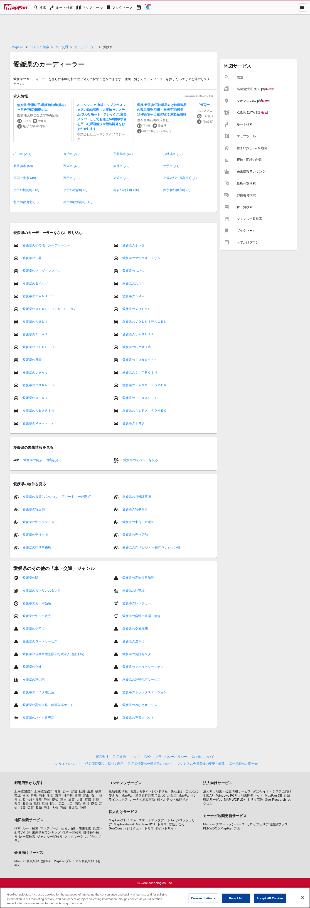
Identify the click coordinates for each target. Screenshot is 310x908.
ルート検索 (30, 828)
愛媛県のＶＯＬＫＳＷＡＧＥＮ (144, 321)
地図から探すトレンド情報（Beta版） (157, 791)
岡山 (53, 803)
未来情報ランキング (46, 832)
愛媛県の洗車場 (133, 641)
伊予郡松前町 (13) (26, 190)
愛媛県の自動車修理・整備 (141, 616)
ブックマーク (73, 836)
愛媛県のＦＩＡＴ (35, 334)
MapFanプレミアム (123, 820)
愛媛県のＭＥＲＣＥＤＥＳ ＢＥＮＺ (49, 309)
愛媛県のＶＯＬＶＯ (136, 309)
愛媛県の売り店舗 (135, 534)
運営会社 (102, 756)
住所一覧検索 (71, 832)
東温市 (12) (121, 178)
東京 (58, 795)
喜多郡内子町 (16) (126, 190)
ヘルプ (135, 756)
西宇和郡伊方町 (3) (176, 190)
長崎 (39, 808)
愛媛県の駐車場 (133, 590)
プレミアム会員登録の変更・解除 (201, 763)
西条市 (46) (71, 166)
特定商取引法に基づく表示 (104, 763)
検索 (17, 828)
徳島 (78, 803)
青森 (57, 791)
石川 (94, 795)
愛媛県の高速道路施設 (138, 578)
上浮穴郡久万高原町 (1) (180, 178)
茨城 (17, 795)
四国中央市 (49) (24, 178)
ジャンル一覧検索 (49, 836)
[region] (155, 898)
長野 (30, 799)
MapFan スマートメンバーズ (224, 824)
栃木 (25, 795)
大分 (55, 808)
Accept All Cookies (269, 898)
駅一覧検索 (27, 836)
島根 (45, 803)
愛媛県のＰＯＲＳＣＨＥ (139, 360)
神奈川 (68, 795)
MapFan (18, 47)
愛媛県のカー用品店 (36, 603)
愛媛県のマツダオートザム (141, 258)
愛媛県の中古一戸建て (138, 522)
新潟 (78, 795)
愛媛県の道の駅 (33, 679)
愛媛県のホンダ (133, 245)
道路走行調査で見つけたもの (156, 795)
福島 (98, 791)
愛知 (55, 799)
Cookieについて (203, 756)
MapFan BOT (145, 824)
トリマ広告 (255, 799)
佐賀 (30, 808)
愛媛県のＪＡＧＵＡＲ (138, 334)
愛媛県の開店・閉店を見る (42, 460)
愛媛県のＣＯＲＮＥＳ (38, 385)
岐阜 (39, 799)
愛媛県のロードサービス (39, 641)
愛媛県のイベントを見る (140, 460)
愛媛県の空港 (32, 667)
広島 (61, 803)
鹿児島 (73, 808)
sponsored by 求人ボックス (199, 96)
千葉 (50, 795)
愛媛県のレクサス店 (136, 347)
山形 (90, 791)
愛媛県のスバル (133, 271)
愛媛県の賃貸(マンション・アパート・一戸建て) (56, 496)
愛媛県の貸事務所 (135, 509)
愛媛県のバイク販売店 (38, 717)
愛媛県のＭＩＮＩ (35, 398)
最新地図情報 (118, 791)
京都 (88, 799)
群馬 (34, 795)
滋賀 (71, 799)
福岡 (22, 808)
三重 (63, 799)
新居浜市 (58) (23, 166)
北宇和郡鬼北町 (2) (27, 202)
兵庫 (96, 799)
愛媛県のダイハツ (35, 283)
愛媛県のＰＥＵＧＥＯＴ (39, 347)
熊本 (47, 808)
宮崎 (63, 808)
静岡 (47, 799)
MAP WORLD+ (234, 799)
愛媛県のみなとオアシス (139, 705)
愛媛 (94, 803)
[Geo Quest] (147, 7)
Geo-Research (275, 799)
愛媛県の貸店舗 (33, 509)
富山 (86, 795)
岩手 (65, 791)
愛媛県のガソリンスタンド (41, 590)
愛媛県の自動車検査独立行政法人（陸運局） (54, 654)
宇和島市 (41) (123, 154)
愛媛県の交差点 (33, 628)
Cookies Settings (203, 898)
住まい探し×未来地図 (76, 828)
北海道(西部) (43, 791)
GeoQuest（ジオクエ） (126, 828)
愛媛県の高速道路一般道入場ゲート (47, 705)
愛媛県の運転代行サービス (141, 679)
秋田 (82, 791)
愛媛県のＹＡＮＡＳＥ (38, 296)
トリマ (162, 824)
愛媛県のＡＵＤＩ (35, 321)
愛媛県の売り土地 (35, 534)
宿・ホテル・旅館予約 (173, 799)
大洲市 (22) (121, 166)
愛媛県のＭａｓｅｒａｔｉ (41, 423)
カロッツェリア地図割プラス (267, 824)
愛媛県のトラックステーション (144, 692)
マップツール (49, 828)
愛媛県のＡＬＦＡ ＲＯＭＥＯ (144, 410)
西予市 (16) (71, 178)
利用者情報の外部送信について (150, 763)
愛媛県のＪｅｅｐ (35, 372)
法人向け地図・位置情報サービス (227, 791)
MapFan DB (273, 795)
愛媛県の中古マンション (39, 522)
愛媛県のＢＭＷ (133, 296)
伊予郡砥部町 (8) (75, 190)
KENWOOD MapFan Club (221, 828)
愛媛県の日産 (32, 360)
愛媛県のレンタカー (136, 603)
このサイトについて (66, 763)
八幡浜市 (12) (173, 154)
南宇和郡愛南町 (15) (77, 202)
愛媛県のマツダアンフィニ (41, 271)
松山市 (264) (22, 154)
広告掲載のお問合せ (243, 763)
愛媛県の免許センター (138, 654)
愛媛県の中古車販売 (36, 616)
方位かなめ (177, 824)
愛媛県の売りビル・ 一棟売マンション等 (151, 547)
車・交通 (61, 47)
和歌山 (27, 803)
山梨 (22, 799)
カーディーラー (85, 47)
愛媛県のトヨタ (133, 423)
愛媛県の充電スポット (138, 717)
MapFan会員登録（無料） (33, 861)
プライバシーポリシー (171, 756)
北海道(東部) (23, 791)
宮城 (74, 791)
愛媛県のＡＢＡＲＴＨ (38, 410)
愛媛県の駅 (30, 578)
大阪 (79, 799)
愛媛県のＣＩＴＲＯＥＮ (139, 372)
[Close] (303, 898)
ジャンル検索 (39, 47)
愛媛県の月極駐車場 (136, 496)
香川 (86, 803)
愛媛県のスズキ (133, 283)
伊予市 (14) (171, 166)
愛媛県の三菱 (32, 258)
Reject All (236, 898)
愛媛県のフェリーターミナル (143, 667)
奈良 (17, 803)
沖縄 (83, 808)
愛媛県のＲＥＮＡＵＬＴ (139, 398)
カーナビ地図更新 (142, 799)
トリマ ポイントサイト (160, 828)
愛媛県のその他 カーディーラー (46, 245)
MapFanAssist (124, 824)
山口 (69, 803)
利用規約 (119, 756)
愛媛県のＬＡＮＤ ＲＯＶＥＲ (144, 385)
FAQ (147, 756)
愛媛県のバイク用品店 (38, 692)
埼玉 (42, 795)
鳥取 (37, 803)
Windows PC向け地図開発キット (239, 795)
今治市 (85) (71, 154)
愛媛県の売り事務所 (36, 547)
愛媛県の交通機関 (135, 628)
